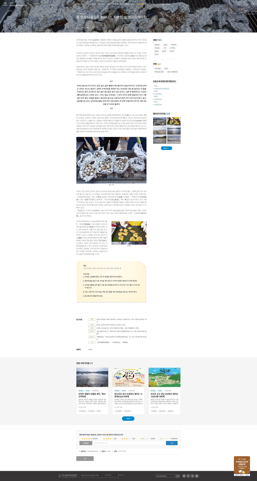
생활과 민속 (18, 4)
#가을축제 (91, 411)
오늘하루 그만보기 (239, 475)
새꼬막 (172, 51)
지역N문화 (6, 4)
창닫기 (247, 475)
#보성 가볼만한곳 (172, 72)
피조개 (157, 54)
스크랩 (78, 27)
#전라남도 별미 (159, 72)
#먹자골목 (158, 69)
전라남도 (157, 48)
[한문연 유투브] (197, 477)
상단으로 (214, 476)
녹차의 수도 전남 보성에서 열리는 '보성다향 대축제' (164, 395)
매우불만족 (174, 439)
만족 (115, 439)
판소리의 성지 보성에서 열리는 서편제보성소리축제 (128, 395)
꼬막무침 (172, 48)
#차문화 (154, 411)
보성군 (165, 45)
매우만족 (95, 439)
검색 (252, 4)
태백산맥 (173, 45)
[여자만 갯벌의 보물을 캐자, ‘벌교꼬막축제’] (92, 377)
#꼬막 (166, 69)
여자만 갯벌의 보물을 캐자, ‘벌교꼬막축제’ (92, 395)
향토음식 (157, 45)
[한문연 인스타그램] (184, 477)
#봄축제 (170, 411)
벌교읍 (157, 51)
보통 (133, 439)
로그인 (245, 4)
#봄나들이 (162, 411)
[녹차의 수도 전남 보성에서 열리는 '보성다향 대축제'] (164, 377)
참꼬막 (164, 51)
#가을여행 (83, 411)
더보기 (165, 148)
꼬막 (165, 48)
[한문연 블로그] (192, 477)
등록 (172, 443)
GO (178, 476)
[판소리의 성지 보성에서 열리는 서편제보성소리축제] (128, 377)
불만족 (153, 439)
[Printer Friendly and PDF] (88, 29)
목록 (85, 459)
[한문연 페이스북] (188, 477)
